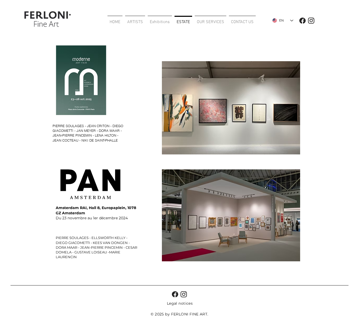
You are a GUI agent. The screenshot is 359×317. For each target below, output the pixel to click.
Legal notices (180, 303)
